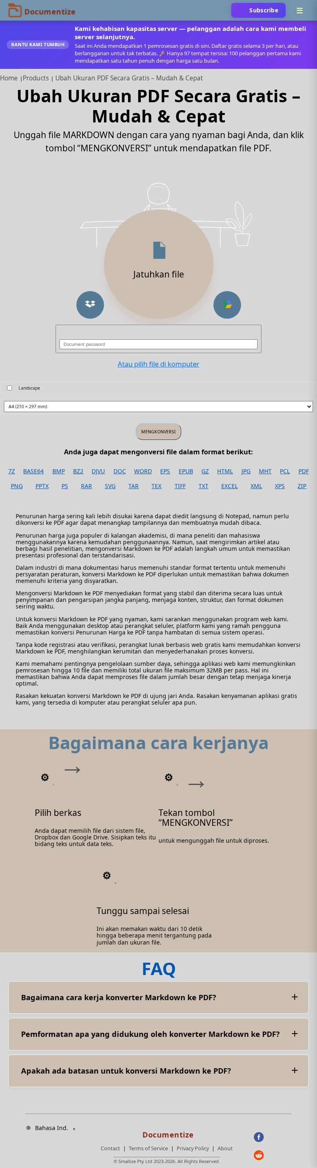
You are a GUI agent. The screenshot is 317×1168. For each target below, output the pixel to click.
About (225, 1148)
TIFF (180, 486)
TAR (133, 486)
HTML (225, 471)
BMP (58, 471)
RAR (86, 486)
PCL (285, 471)
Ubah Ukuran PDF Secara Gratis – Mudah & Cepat (129, 78)
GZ (205, 471)
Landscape (29, 387)
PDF (303, 471)
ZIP (302, 486)
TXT (203, 486)
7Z (11, 471)
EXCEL (229, 486)
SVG (110, 486)
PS (65, 486)
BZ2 (78, 471)
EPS (165, 471)
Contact (110, 1148)
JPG (246, 471)
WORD (143, 471)
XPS (280, 486)
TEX (156, 486)
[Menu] (300, 10)
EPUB (186, 471)
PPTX (42, 486)
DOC (120, 471)
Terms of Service (148, 1148)
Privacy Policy (193, 1148)
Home (9, 78)
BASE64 (33, 471)
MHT (265, 471)
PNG (17, 486)
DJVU (98, 471)
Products (36, 78)
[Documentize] (167, 1132)
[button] (90, 305)
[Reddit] (273, 1155)
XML (256, 486)
